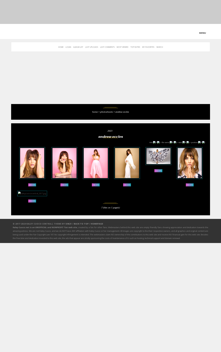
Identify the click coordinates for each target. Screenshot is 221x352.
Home (60, 47)
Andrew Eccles (122, 112)
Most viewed (122, 47)
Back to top (81, 222)
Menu (202, 32)
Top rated (135, 47)
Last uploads (91, 47)
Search (159, 47)
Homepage (97, 222)
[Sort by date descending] (188, 141)
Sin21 (69, 222)
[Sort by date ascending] (184, 141)
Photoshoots (106, 112)
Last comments (107, 47)
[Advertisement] (101, 79)
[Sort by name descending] (175, 141)
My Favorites (148, 47)
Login (68, 47)
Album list (78, 47)
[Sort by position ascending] (200, 141)
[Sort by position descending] (203, 141)
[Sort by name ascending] (171, 141)
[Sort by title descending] (158, 141)
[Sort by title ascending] (155, 141)
